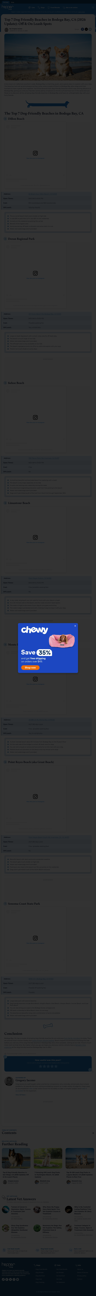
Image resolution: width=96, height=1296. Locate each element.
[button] (75, 626)
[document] (48, 648)
